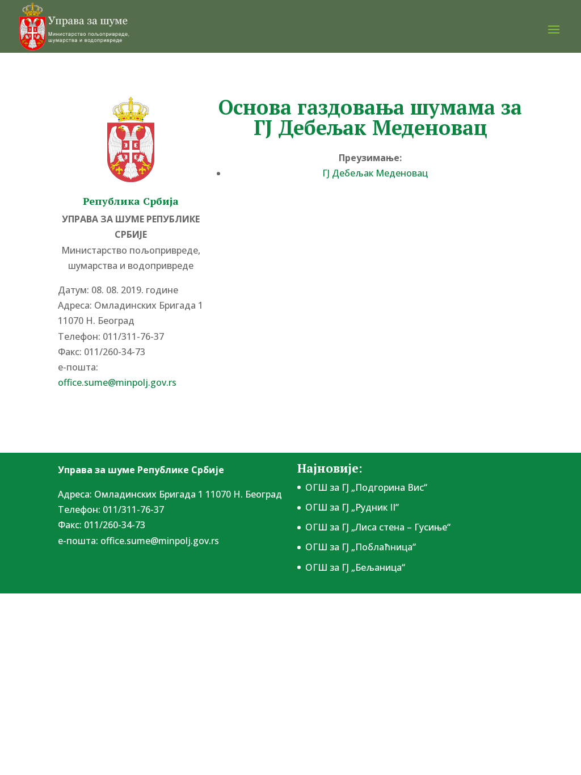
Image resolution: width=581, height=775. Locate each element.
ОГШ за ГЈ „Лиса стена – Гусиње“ (378, 527)
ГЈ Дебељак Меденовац (375, 173)
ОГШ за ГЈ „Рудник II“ (352, 507)
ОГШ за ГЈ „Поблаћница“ (360, 547)
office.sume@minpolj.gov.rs (159, 540)
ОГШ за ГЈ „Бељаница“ (355, 567)
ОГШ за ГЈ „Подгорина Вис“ (366, 487)
